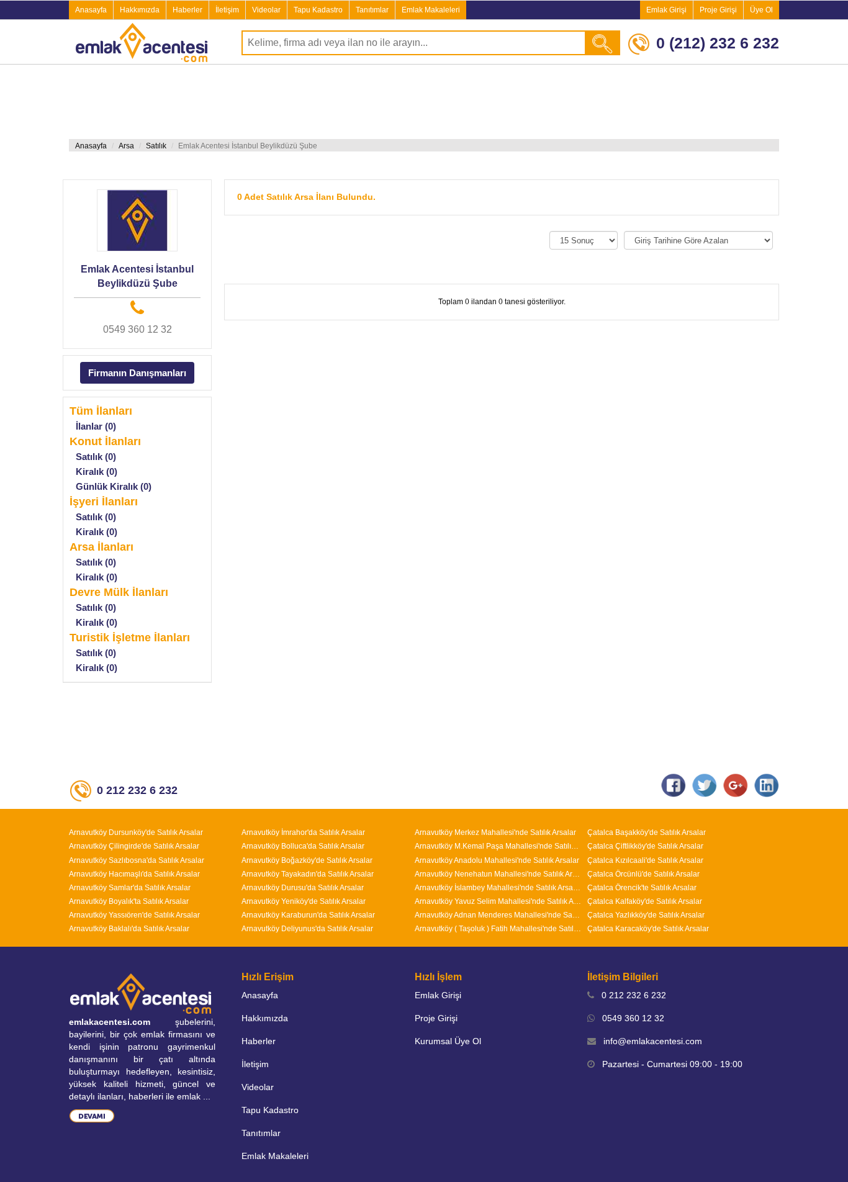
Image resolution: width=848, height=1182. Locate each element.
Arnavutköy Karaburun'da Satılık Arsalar (308, 915)
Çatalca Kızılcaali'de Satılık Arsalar (645, 860)
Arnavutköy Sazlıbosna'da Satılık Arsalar (136, 860)
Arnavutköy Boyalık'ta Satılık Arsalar (129, 901)
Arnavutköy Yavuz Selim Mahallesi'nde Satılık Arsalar (498, 901)
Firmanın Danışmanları (137, 373)
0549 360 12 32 (137, 329)
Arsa (126, 146)
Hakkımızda (140, 10)
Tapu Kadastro (318, 10)
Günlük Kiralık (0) (113, 486)
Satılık (156, 146)
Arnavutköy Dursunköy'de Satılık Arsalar (136, 832)
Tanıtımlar (372, 10)
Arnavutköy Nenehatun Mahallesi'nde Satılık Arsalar (498, 874)
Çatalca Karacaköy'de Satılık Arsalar (648, 928)
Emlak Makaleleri (431, 10)
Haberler (187, 10)
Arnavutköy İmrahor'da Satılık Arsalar (303, 832)
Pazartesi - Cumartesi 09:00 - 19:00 (668, 1064)
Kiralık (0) (96, 471)
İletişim (227, 10)
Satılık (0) (96, 456)
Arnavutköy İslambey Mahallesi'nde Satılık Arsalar (498, 887)
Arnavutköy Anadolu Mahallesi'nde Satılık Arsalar (497, 860)
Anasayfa (91, 10)
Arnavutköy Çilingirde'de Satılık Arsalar (134, 846)
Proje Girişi (718, 10)
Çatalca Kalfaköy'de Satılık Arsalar (644, 901)
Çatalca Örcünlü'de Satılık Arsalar (643, 874)
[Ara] (603, 42)
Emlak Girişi (666, 10)
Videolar (266, 10)
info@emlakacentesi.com (649, 1041)
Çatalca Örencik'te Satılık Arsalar (642, 887)
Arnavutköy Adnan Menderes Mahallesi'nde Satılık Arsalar (498, 915)
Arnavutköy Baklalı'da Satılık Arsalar (129, 928)
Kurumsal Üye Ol (448, 1041)
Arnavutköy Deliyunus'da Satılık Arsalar (307, 928)
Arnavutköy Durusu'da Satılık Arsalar (302, 887)
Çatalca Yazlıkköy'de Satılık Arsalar (646, 915)
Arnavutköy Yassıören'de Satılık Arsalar (134, 915)
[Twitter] (704, 784)
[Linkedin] (766, 784)
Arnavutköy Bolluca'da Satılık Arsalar (302, 846)
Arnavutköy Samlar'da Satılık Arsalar (130, 887)
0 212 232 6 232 (630, 995)
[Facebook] (673, 784)
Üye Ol (761, 10)
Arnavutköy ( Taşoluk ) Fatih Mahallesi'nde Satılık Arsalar (498, 928)
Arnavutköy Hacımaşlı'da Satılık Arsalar (134, 874)
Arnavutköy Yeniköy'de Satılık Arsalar (303, 901)
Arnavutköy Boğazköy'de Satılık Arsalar (306, 860)
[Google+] (735, 784)
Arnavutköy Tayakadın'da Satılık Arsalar (307, 874)
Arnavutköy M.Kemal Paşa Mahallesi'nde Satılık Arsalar (498, 846)
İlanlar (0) (96, 426)
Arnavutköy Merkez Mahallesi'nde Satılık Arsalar (495, 832)
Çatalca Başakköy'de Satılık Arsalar (646, 832)
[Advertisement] (424, 102)
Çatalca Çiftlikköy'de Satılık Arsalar (645, 846)
